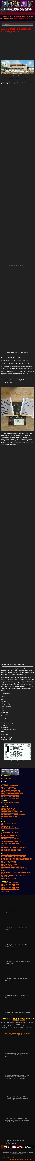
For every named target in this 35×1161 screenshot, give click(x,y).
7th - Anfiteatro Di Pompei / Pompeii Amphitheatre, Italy (16, 858)
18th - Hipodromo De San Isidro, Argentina (13, 814)
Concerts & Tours (11, 16)
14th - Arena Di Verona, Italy (8, 788)
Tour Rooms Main (6, 778)
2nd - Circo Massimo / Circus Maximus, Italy (13, 855)
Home (3, 16)
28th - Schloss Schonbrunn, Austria (11, 850)
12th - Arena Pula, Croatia (8, 787)
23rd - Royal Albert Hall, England (10, 795)
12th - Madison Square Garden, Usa (11, 841)
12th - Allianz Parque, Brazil (8, 810)
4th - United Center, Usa (7, 834)
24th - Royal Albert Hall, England (10, 796)
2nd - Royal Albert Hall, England (10, 802)
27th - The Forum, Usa (7, 826)
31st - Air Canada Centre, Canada (10, 828)
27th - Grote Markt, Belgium (8, 876)
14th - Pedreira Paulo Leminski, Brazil (11, 811)
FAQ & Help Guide (10, 1033)
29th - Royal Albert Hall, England (10, 887)
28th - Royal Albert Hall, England (10, 886)
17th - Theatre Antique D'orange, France (12, 792)
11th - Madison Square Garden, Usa (11, 840)
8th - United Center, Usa (7, 837)
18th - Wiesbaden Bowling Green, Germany (13, 867)
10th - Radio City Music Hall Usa (10, 838)
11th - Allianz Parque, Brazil (8, 808)
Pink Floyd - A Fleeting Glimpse (13, 1158)
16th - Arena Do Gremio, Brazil (9, 813)
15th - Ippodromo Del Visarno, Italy (10, 790)
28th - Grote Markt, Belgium (8, 878)
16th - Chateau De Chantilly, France (11, 866)
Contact (21, 1034)
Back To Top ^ (18, 765)
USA (14, 1020)
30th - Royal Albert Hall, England (10, 889)
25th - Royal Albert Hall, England (10, 798)
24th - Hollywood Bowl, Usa (8, 823)
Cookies (27, 1033)
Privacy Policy (20, 1033)
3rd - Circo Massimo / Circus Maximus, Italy (13, 856)
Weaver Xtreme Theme (17, 1159)
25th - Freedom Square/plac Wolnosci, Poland (14, 847)
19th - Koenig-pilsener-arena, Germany (12, 793)
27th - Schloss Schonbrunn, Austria (11, 849)
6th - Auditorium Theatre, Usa (9, 835)
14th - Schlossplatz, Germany (9, 864)
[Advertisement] (17, 46)
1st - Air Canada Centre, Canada (10, 832)
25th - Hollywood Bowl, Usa (8, 824)
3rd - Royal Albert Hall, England (9, 804)
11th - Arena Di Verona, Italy (8, 862)
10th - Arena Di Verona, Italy (8, 861)
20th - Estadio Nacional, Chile (9, 816)
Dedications (14, 1034)
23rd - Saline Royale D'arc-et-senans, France (13, 875)
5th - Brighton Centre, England (9, 785)
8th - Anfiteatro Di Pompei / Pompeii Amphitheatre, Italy (16, 859)
